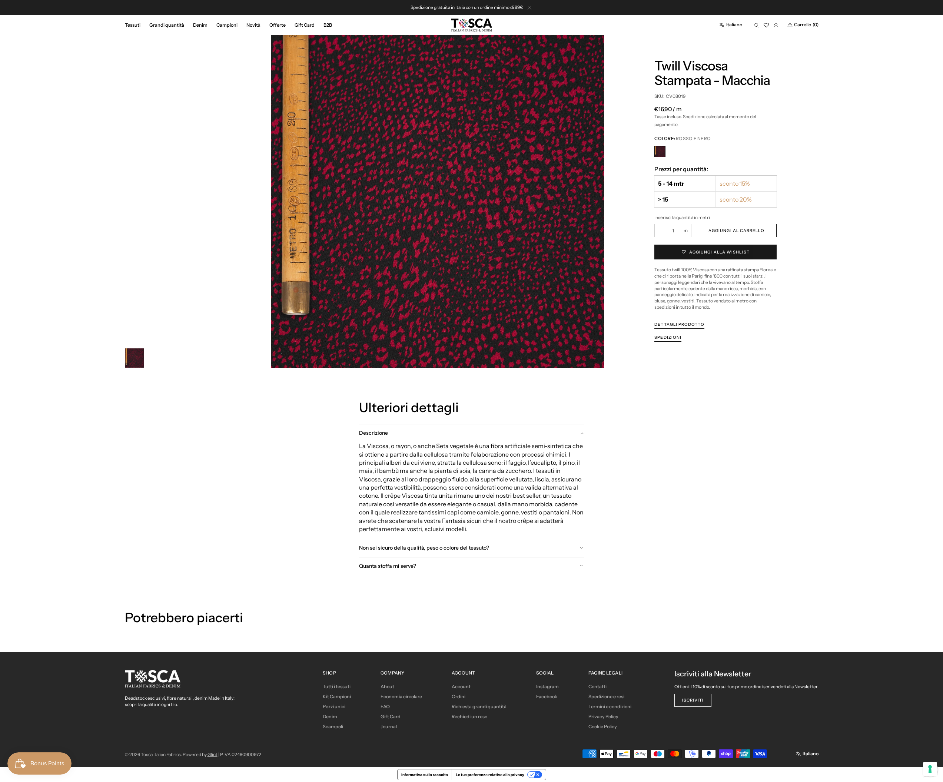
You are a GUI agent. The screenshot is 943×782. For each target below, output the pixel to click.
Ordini (458, 696)
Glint (212, 754)
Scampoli (333, 726)
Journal (389, 726)
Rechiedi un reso (469, 716)
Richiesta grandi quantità (479, 706)
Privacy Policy (603, 716)
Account (461, 686)
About (387, 686)
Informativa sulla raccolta (424, 774)
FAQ (385, 706)
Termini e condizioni (609, 706)
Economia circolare (401, 696)
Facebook (546, 696)
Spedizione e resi (606, 696)
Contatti (597, 686)
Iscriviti (693, 700)
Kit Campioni (337, 696)
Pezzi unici (334, 706)
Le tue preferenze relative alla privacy (490, 774)
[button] (731, 25)
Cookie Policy (602, 726)
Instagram (547, 686)
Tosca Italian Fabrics (161, 754)
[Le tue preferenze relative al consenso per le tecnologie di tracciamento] (930, 769)
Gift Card (391, 716)
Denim (330, 716)
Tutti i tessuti (337, 686)
